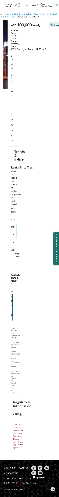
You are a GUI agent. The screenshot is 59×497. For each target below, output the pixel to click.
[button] (56, 248)
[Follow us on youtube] (40, 472)
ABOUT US (9, 468)
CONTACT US (11, 473)
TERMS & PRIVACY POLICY (17, 478)
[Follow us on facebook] (33, 467)
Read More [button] (11, 90)
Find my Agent (8, 5)
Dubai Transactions (46, 5)
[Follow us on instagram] (33, 472)
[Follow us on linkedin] (46, 467)
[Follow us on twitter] (40, 467)
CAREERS (23, 468)
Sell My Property (18, 5)
